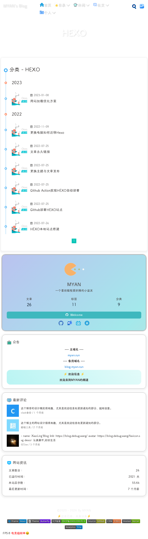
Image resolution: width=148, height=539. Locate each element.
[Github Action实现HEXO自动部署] (19, 188)
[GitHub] (61, 323)
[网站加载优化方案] (19, 98)
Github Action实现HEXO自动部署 (55, 190)
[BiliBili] (78, 323)
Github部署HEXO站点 (46, 210)
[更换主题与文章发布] (19, 168)
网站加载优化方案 (43, 101)
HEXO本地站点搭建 (44, 229)
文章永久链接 (40, 152)
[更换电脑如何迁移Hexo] (19, 130)
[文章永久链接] (19, 149)
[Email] (69, 323)
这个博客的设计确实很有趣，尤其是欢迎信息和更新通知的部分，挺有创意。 (67, 408)
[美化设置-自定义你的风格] (140, 6)
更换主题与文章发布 (45, 171)
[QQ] (87, 323)
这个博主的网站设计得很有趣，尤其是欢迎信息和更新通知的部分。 (61, 423)
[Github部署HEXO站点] (19, 207)
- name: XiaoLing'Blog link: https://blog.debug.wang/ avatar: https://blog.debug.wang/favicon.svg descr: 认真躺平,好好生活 (80, 438)
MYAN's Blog (15, 5)
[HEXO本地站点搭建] (19, 226)
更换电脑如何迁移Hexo (47, 133)
